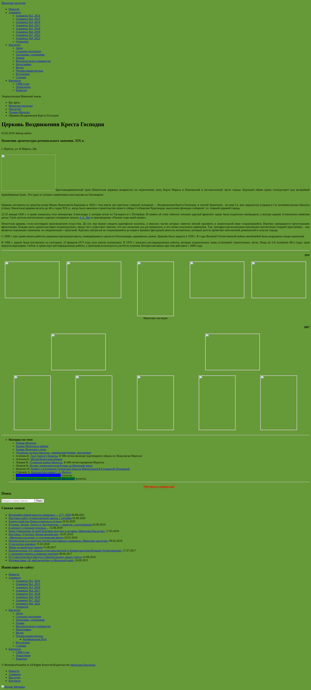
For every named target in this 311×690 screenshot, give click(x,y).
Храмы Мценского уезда (31, 449)
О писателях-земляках (22, 544)
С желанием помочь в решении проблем (33, 553)
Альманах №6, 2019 (28, 31)
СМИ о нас (23, 83)
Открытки (22, 41)
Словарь (21, 77)
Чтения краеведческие (29, 70)
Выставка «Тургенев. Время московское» (34, 534)
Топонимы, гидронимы (30, 54)
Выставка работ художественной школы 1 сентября (40, 518)
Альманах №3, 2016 (28, 22)
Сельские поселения (28, 51)
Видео (20, 67)
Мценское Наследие (83, 664)
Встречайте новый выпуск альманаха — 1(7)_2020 (40, 514)
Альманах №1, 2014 (28, 15)
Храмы (20, 57)
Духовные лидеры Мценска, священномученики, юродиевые (53, 452)
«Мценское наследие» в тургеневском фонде (36, 537)
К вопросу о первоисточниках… (29, 527)
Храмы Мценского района (32, 446)
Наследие (14, 44)
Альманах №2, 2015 (28, 18)
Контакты (15, 80)
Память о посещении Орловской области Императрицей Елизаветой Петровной (80, 468)
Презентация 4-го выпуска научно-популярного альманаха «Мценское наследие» (59, 540)
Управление (23, 87)
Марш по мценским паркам (25, 547)
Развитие (21, 90)
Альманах (15, 12)
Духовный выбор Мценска (46, 462)
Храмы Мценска (19, 112)
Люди (19, 48)
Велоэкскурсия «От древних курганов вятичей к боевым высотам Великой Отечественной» (65, 550)
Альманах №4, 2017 (28, 25)
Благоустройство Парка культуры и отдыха (35, 521)
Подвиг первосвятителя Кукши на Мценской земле (61, 465)
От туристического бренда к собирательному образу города (45, 557)
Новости (14, 9)
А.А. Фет (85, 217)
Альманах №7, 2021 (28, 35)
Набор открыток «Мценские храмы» (38, 475)
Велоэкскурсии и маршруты (33, 61)
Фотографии (23, 64)
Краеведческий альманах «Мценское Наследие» (45, 478)
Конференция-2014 (34, 639)
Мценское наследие (13, 3)
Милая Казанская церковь (46, 459)
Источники (23, 74)
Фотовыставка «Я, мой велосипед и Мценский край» (41, 560)
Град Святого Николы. (44, 455)
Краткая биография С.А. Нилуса (51, 472)
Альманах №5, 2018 (28, 28)
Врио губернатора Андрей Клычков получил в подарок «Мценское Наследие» (57, 531)
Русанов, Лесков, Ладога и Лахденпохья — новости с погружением (50, 524)
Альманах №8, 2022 (28, 38)
